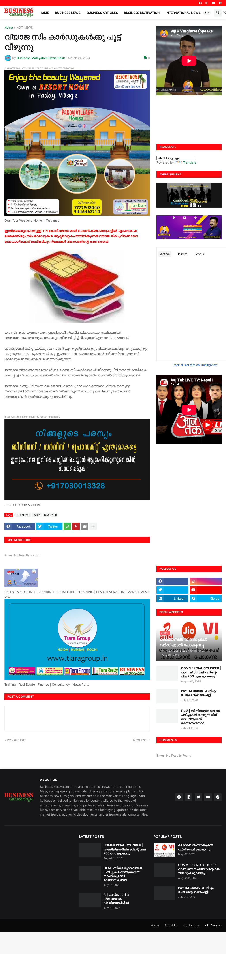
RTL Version (213, 925)
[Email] (84, 526)
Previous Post (16, 740)
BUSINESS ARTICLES (102, 13)
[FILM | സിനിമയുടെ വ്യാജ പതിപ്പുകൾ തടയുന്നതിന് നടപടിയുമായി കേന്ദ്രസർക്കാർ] (167, 716)
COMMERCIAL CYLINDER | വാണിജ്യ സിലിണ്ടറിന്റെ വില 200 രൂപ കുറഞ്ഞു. (201, 672)
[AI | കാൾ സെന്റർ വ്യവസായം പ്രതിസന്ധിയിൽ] (90, 900)
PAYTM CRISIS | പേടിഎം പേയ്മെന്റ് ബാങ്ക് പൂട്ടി (199, 693)
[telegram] (220, 3)
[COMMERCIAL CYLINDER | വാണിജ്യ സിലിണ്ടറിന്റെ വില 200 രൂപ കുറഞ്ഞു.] (167, 673)
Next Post (140, 740)
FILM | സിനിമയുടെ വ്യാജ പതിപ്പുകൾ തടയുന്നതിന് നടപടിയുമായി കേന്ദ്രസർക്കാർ (200, 717)
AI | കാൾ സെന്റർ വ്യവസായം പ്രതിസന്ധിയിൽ (116, 898)
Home (44, 13)
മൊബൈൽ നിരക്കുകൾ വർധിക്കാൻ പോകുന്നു (195, 847)
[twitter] (172, 590)
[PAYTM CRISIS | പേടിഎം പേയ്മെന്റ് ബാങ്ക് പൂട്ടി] (167, 696)
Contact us (191, 925)
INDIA (36, 515)
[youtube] (213, 3)
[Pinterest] (76, 526)
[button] (207, 13)
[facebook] (200, 3)
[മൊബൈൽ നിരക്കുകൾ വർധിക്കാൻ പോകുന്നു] (164, 850)
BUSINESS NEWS (68, 13)
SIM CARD (50, 515)
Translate (189, 162)
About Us (171, 925)
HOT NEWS (24, 27)
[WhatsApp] (67, 526)
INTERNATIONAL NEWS (183, 13)
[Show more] (93, 526)
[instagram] (206, 3)
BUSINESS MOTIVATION (142, 13)
